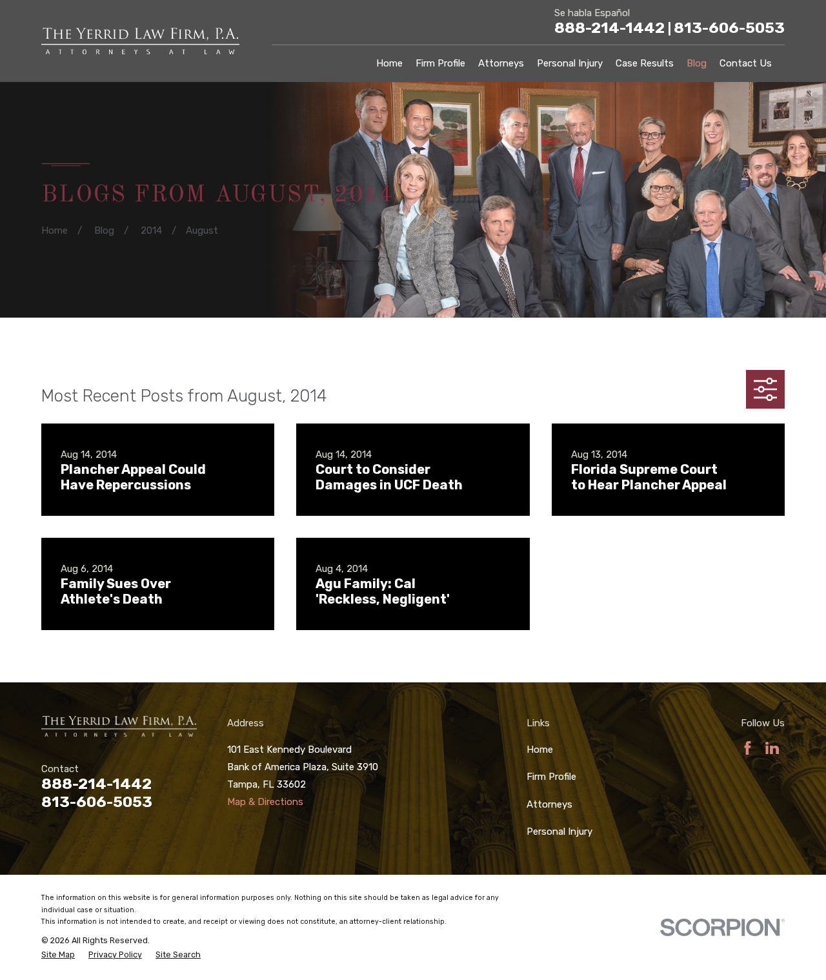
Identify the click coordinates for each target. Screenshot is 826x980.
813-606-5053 (729, 28)
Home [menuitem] (389, 63)
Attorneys (549, 804)
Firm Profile (551, 776)
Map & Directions (265, 802)
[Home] (140, 41)
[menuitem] (58, 955)
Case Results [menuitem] (645, 63)
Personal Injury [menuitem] (570, 63)
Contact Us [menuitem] (746, 63)
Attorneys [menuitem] (501, 63)
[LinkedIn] (772, 748)
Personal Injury (559, 831)
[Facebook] (747, 748)
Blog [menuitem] (697, 63)
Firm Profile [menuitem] (440, 63)
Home (540, 749)
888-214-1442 (612, 28)
